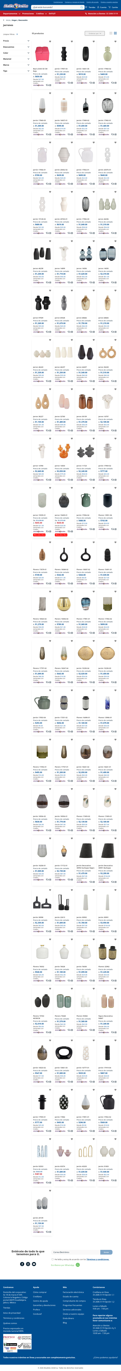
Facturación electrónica (73, 1292)
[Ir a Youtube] (34, 1264)
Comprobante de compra (74, 1301)
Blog (65, 1322)
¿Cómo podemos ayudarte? (105, 1357)
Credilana (37, 1296)
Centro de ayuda (92, 2)
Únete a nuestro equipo (109, 2)
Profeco (36, 1309)
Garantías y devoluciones (44, 1305)
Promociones (28, 13)
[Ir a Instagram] (28, 1264)
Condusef (37, 1314)
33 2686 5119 (112, 13)
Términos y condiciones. (98, 1259)
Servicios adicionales (72, 1309)
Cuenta (103, 7)
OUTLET (52, 13)
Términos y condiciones (13, 1318)
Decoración (23, 20)
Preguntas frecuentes (72, 1305)
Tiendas (92, 7)
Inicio (8, 20)
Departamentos (10, 13)
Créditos (40, 13)
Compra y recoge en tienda (74, 2)
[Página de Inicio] (16, 5)
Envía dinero (68, 1318)
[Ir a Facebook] (22, 1264)
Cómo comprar (40, 1292)
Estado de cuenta (70, 1296)
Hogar (14, 20)
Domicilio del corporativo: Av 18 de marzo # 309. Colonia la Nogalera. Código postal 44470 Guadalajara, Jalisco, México (15, 1297)
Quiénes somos (10, 1323)
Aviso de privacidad (11, 1313)
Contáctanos (58, 2)
